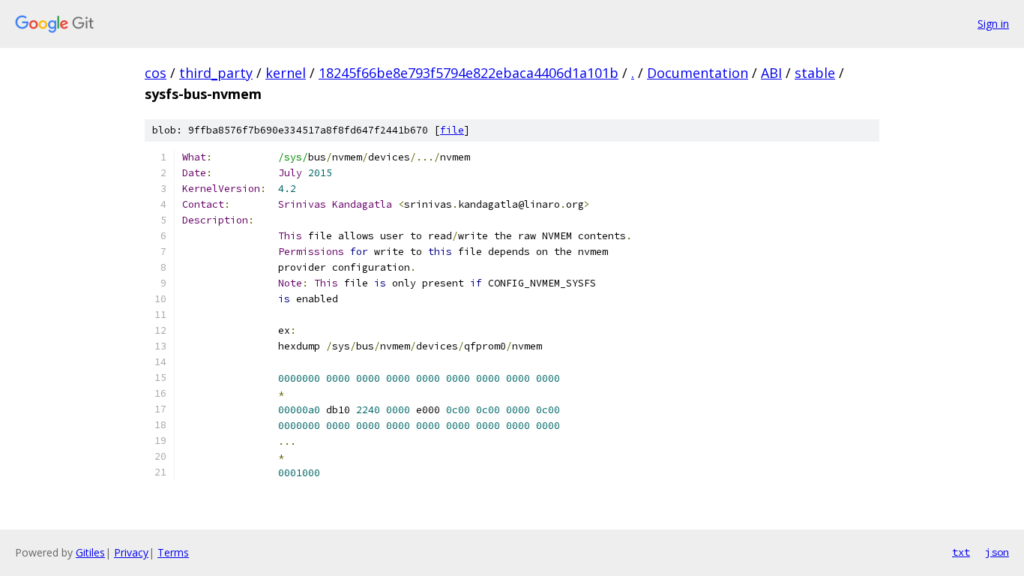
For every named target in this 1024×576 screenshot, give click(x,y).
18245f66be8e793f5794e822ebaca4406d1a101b (468, 73)
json (997, 552)
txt (961, 552)
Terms (173, 552)
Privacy (131, 552)
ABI (771, 73)
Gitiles (90, 552)
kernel (285, 73)
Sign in (993, 23)
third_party (216, 73)
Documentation (697, 73)
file (452, 130)
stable (815, 73)
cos (155, 73)
